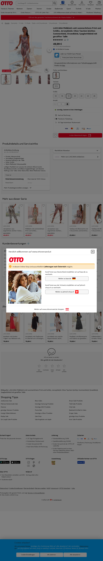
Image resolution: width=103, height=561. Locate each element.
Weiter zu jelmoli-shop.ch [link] (64, 292)
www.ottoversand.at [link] (49, 309)
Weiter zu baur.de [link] (64, 278)
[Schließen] (92, 251)
